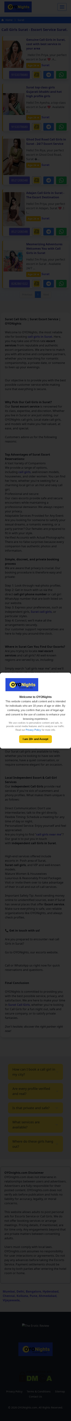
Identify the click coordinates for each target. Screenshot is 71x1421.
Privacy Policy (33, 730)
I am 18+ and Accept (35, 739)
